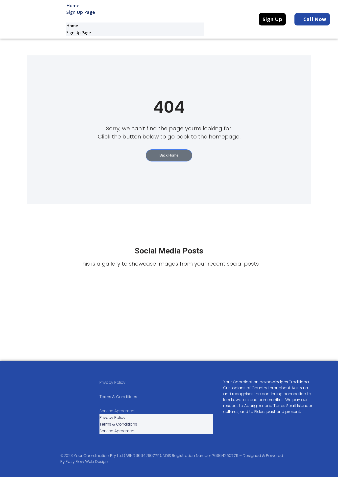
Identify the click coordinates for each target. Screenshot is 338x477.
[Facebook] (18, 420)
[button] (135, 19)
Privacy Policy (112, 382)
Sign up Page (80, 12)
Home (72, 25)
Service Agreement (117, 411)
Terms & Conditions (118, 397)
